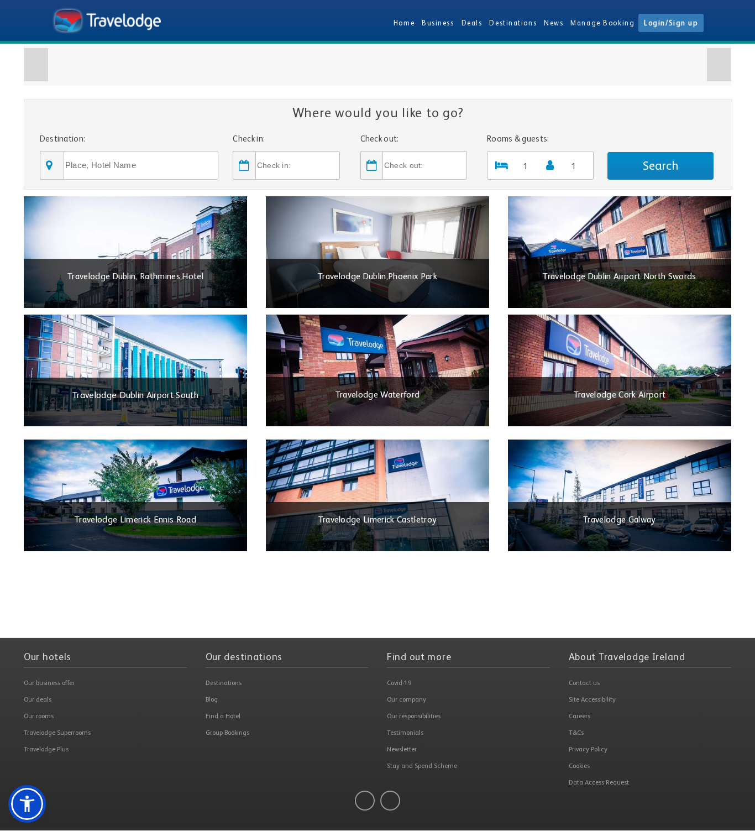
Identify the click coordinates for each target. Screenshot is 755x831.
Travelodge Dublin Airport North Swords (619, 276)
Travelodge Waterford (377, 395)
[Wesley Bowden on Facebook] (365, 801)
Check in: (249, 138)
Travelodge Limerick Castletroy (377, 520)
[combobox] (141, 165)
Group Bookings (227, 732)
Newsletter (402, 749)
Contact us (584, 683)
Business (438, 23)
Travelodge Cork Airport (620, 395)
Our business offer (49, 683)
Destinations (513, 23)
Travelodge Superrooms (57, 732)
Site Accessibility (592, 699)
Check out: (379, 138)
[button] (36, 64)
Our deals (37, 699)
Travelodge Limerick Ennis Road (135, 520)
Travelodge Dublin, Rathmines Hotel (135, 276)
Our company (406, 699)
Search (661, 166)
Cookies (579, 766)
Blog (212, 699)
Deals (472, 23)
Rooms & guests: (518, 138)
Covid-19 (399, 683)
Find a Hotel (223, 716)
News (553, 23)
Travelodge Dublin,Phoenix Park (377, 276)
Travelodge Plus (46, 749)
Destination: (63, 138)
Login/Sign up (671, 23)
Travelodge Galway (619, 520)
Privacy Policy (588, 749)
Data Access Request (599, 782)
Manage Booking (602, 23)
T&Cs (576, 732)
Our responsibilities (414, 716)
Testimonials (405, 732)
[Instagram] (390, 801)
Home (404, 23)
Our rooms (39, 716)
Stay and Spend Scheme (422, 766)
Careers (579, 716)
